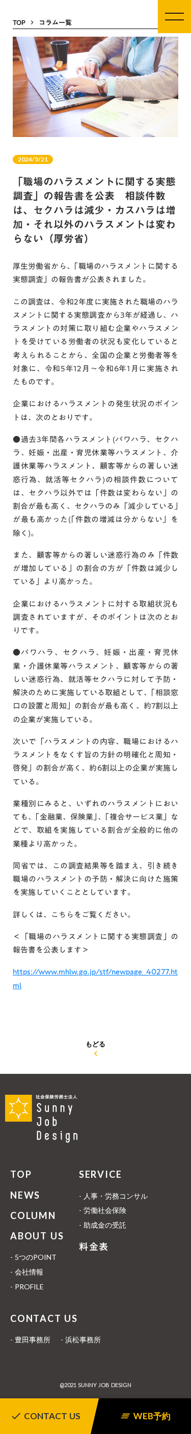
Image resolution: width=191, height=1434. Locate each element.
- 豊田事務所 (30, 1339)
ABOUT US (37, 1235)
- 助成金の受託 (102, 1225)
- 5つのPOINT (33, 1257)
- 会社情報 (26, 1271)
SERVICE (100, 1174)
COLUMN (33, 1215)
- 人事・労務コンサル (113, 1196)
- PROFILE (27, 1286)
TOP (21, 1174)
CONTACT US (44, 1318)
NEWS (25, 1195)
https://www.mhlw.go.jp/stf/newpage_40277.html (95, 978)
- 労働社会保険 (102, 1210)
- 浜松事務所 (81, 1339)
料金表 (94, 1246)
